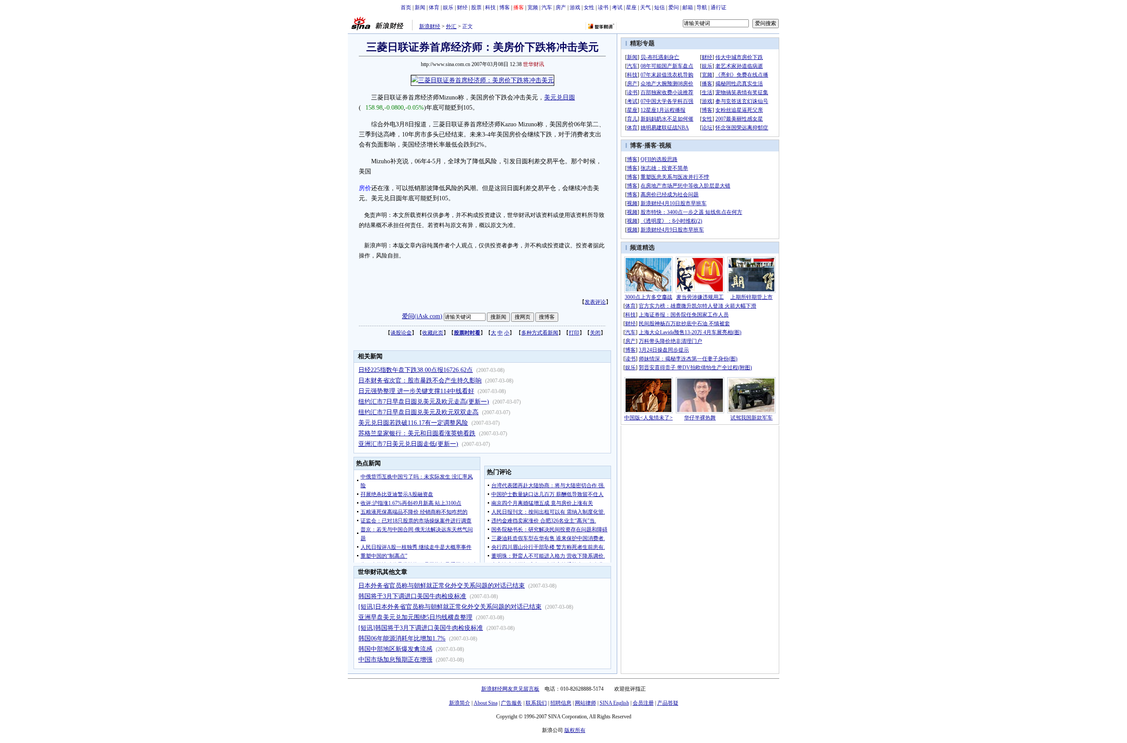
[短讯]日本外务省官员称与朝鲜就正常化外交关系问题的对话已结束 (449, 606)
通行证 (718, 7)
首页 (406, 7)
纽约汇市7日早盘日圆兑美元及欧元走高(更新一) (423, 401)
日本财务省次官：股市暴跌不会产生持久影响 (420, 380)
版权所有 (575, 730)
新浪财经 (429, 26)
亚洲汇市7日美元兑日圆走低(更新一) (408, 444)
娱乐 (448, 7)
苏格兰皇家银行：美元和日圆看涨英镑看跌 (416, 433)
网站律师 (585, 703)
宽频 (532, 7)
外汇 (451, 26)
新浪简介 (459, 703)
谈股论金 (401, 333)
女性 (589, 7)
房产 (561, 7)
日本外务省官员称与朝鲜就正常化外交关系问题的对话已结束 (441, 585)
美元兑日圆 (559, 97)
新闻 (420, 7)
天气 (645, 7)
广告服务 (511, 703)
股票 (476, 7)
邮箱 (687, 7)
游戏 (575, 7)
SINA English (614, 703)
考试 (617, 7)
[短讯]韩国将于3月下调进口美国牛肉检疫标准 (420, 628)
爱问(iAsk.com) (422, 316)
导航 (701, 7)
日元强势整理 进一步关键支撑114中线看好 (416, 391)
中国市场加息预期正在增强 (395, 659)
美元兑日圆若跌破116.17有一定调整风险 (413, 422)
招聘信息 (560, 703)
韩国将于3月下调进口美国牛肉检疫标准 (412, 596)
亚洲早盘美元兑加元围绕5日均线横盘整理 (415, 617)
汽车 (546, 7)
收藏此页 (432, 333)
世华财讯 (533, 64)
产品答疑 (667, 703)
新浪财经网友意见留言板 (510, 689)
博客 (504, 7)
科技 (490, 7)
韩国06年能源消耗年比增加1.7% (402, 638)
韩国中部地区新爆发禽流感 (395, 649)
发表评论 (595, 302)
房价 (365, 188)
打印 (574, 333)
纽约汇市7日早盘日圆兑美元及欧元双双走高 (418, 412)
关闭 (595, 333)
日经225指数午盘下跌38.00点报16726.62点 (415, 370)
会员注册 (643, 703)
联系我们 (536, 703)
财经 (462, 7)
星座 (631, 7)
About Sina (485, 703)
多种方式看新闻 (539, 333)
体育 (434, 7)
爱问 (673, 7)
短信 (659, 7)
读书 (603, 7)
